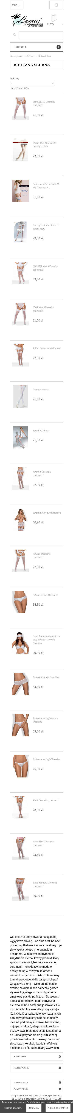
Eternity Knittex (41, 389)
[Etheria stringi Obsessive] (20, 602)
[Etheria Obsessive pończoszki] (20, 561)
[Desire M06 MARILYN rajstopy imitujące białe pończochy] (20, 150)
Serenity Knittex (40, 430)
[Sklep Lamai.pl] (26, 20)
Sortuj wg (14, 78)
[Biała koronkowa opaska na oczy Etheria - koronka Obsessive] (20, 643)
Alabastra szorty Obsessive (46, 677)
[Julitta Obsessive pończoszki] (20, 355)
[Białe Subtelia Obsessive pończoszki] (20, 889)
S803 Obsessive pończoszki (46, 800)
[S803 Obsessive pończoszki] (20, 807)
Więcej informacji (58, 1108)
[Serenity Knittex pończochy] (20, 437)
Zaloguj (56, 5)
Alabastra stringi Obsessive (46, 759)
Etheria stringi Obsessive (45, 595)
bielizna (20, 936)
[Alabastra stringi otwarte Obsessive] (20, 725)
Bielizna (30, 56)
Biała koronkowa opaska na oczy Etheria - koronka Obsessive (46, 640)
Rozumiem (34, 1108)
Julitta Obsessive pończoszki (47, 348)
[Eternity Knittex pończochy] (20, 396)
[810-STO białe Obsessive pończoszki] (20, 273)
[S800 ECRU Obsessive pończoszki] (20, 108)
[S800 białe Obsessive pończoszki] (20, 314)
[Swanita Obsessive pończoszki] (20, 478)
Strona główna (16, 56)
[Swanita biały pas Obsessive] (20, 519)
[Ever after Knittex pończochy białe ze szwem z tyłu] (20, 232)
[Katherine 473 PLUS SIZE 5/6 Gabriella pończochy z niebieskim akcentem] (20, 191)
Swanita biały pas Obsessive (47, 512)
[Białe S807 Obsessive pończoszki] (20, 848)
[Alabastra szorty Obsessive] (20, 684)
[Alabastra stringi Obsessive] (20, 766)
